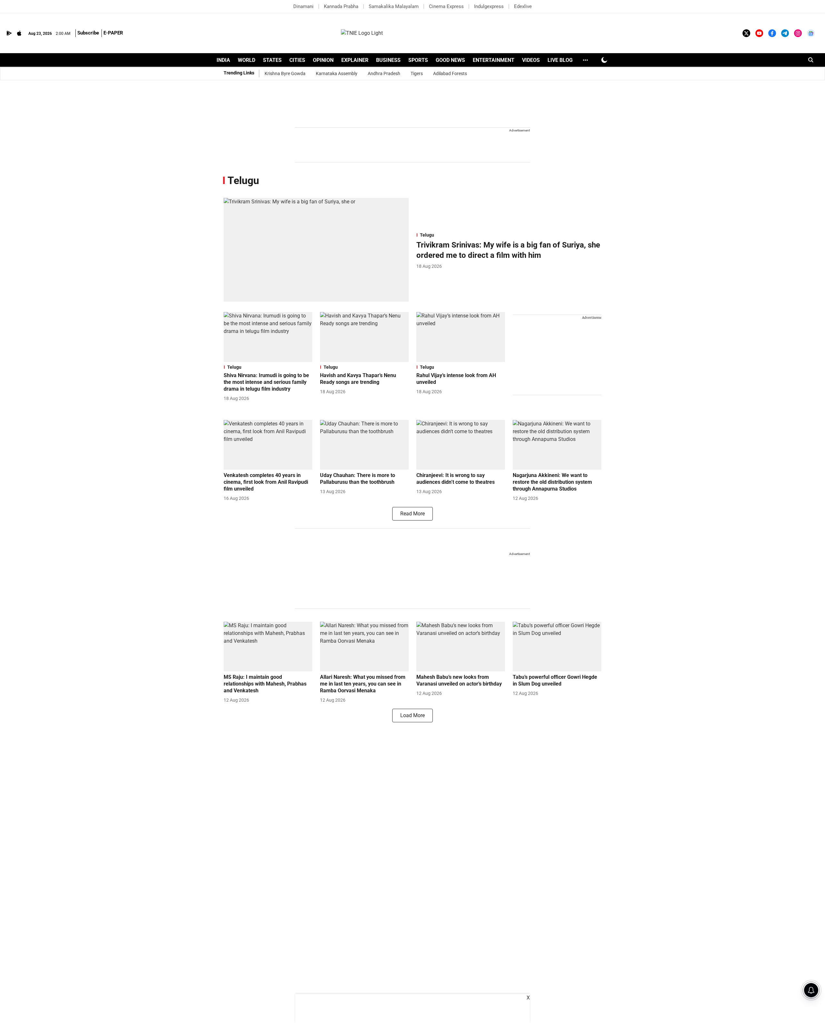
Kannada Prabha (341, 6)
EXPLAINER (354, 60)
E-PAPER (113, 33)
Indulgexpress (489, 6)
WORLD (246, 60)
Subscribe (88, 33)
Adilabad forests (450, 73)
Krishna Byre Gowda (285, 73)
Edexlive (523, 6)
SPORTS (418, 60)
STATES (272, 60)
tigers (417, 73)
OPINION (323, 60)
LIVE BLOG (560, 60)
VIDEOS (531, 60)
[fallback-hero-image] (316, 250)
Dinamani (303, 6)
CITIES (297, 60)
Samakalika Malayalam (394, 6)
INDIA (223, 60)
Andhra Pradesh (384, 73)
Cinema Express (446, 6)
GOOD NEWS (450, 60)
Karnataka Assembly (336, 73)
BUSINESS (388, 60)
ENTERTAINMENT (493, 60)
